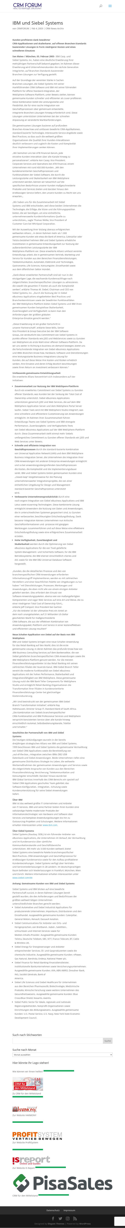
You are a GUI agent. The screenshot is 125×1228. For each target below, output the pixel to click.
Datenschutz (53, 1210)
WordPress (85, 1223)
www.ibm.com (50, 825)
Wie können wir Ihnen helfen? (27, 1071)
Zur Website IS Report (23, 1168)
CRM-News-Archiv (54, 28)
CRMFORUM (23, 28)
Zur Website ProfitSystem (25, 1142)
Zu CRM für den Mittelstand (26, 1093)
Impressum (69, 1210)
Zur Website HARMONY (24, 1115)
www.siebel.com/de (22, 877)
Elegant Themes (56, 1223)
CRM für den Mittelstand (25, 1195)
